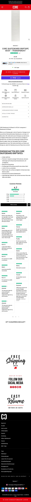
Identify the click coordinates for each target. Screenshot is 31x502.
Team (2, 451)
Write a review (13, 204)
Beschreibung (7, 103)
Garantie (5, 116)
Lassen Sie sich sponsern (7, 458)
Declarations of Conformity (7, 469)
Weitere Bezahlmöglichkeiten (15, 81)
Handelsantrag (4, 443)
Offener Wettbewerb (5, 438)
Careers (3, 441)
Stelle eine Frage (8, 113)
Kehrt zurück (4, 428)
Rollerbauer (3, 453)
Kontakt (3, 425)
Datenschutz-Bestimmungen (7, 464)
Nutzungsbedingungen (6, 471)
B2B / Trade (3, 446)
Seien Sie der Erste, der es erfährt (13, 476)
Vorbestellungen (5, 456)
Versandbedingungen (6, 461)
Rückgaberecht (4, 466)
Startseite (15, 45)
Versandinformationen (10, 110)
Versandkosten (19, 58)
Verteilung (3, 436)
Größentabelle (7, 106)
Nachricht (3, 423)
